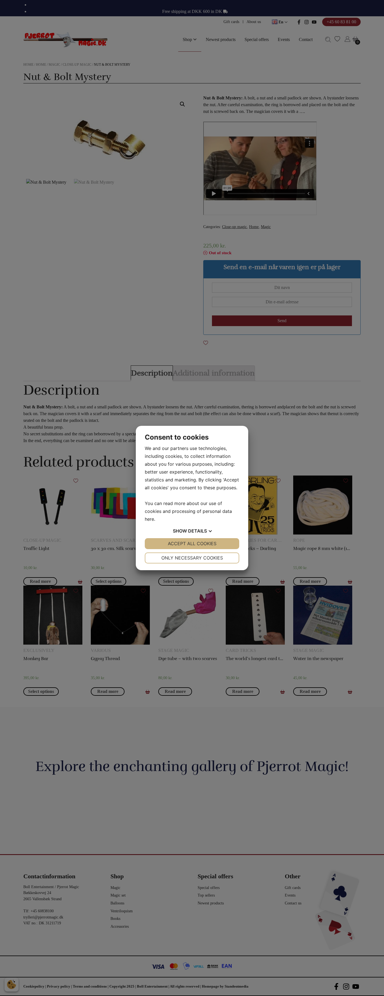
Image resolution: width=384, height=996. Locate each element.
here (149, 519)
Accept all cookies (192, 543)
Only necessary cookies (192, 558)
